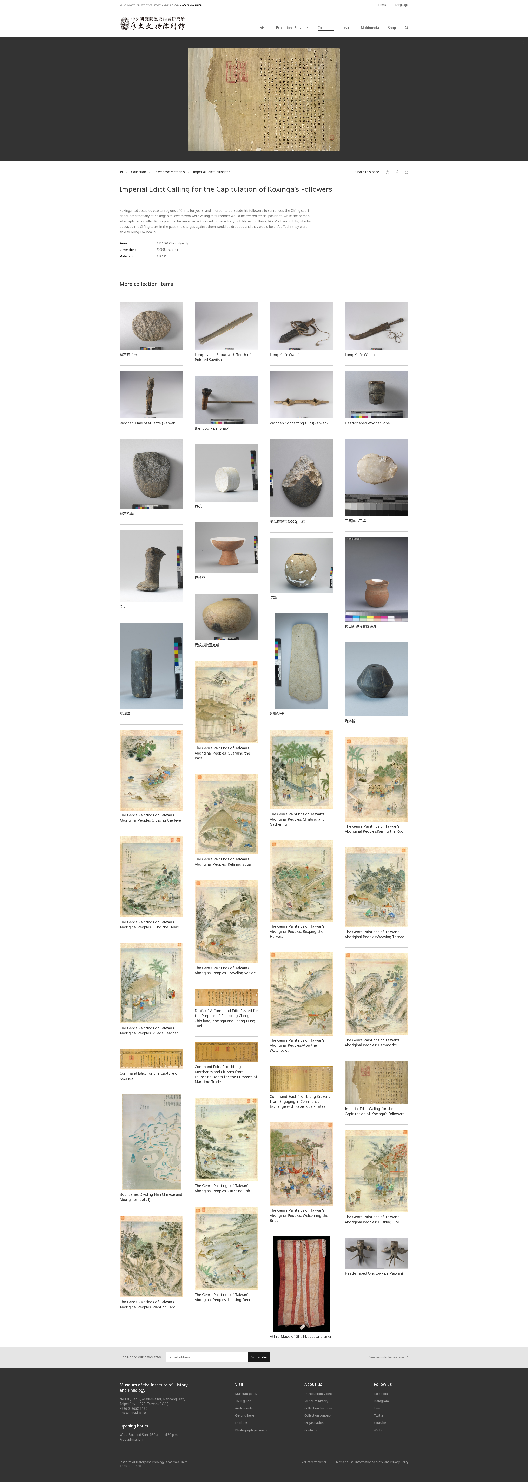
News (382, 5)
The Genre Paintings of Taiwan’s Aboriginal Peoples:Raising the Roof (375, 829)
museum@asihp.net (133, 1412)
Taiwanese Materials (169, 172)
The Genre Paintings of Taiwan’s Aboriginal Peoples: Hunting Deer (223, 1297)
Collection (326, 27)
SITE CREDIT (134, 1466)
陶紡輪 (350, 720)
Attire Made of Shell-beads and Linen (301, 1336)
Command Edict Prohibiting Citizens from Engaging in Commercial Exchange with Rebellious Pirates (300, 1101)
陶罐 (273, 597)
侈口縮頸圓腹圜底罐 (360, 626)
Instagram (381, 1401)
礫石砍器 (127, 513)
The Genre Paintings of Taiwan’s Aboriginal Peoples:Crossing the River (151, 817)
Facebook (381, 1394)
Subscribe (259, 1357)
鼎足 (123, 606)
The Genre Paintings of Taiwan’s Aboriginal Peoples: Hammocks (372, 1042)
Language (401, 5)
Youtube (380, 1422)
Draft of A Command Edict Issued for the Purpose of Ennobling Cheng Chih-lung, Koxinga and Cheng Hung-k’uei (226, 1018)
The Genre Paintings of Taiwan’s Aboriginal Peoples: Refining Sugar (223, 861)
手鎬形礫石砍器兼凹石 (287, 521)
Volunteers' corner (314, 1462)
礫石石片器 (128, 354)
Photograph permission (252, 1430)
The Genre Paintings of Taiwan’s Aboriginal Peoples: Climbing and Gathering (297, 819)
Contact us (312, 1430)
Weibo (378, 1430)
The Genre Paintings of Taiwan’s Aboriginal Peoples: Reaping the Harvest (297, 931)
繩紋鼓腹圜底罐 (207, 644)
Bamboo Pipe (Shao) (212, 428)
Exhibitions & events (292, 27)
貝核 (198, 506)
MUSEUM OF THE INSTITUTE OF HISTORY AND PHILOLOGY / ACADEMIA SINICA (161, 5)
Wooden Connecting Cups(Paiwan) (299, 423)
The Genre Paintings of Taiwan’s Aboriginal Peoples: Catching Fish (222, 1188)
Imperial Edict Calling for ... (213, 172)
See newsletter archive (386, 1357)
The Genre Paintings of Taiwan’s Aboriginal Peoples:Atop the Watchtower (297, 1045)
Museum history (316, 1401)
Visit (263, 27)
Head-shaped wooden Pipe (367, 423)
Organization (314, 1422)
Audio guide (244, 1408)
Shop (392, 27)
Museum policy (246, 1394)
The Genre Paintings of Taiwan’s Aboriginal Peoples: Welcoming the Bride (299, 1215)
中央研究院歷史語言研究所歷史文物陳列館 (152, 24)
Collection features (318, 1408)
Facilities (241, 1422)
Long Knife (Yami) (284, 354)
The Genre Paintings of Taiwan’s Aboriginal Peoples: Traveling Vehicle (225, 970)
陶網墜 (125, 713)
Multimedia (370, 27)
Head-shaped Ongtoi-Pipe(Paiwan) (374, 1273)
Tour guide (243, 1401)
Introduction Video (318, 1394)
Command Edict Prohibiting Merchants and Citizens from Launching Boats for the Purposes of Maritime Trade (226, 1074)
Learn (347, 27)
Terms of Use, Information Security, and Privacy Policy (372, 1462)
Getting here (244, 1415)
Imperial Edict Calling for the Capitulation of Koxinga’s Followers (374, 1111)
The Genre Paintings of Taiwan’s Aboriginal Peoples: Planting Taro (148, 1304)
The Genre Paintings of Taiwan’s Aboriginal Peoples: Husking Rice (372, 1219)
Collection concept (317, 1415)
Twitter (379, 1415)
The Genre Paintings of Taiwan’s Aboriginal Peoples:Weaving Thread (374, 934)
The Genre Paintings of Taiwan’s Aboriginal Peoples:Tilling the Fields (149, 924)
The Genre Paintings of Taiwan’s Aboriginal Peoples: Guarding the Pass (222, 753)
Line (377, 1408)
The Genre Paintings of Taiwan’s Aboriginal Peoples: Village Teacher (149, 1030)
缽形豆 (200, 577)
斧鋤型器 (277, 713)
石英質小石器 (355, 520)
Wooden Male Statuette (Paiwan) (148, 423)
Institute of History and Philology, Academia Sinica (153, 1462)
